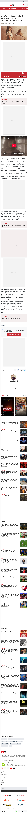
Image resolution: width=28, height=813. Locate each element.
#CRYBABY (12, 743)
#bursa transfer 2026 (19, 739)
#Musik (3, 325)
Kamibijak (23, 8)
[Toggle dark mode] (26, 4)
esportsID (13, 8)
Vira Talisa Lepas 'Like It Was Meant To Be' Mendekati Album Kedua (12, 18)
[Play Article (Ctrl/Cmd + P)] (20, 76)
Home (2, 771)
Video (2, 782)
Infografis (3, 779)
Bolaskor (8, 8)
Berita (2, 772)
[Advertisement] (14, 56)
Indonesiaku (4, 774)
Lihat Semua (25, 395)
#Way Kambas (4, 739)
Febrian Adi (5, 23)
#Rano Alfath (18, 743)
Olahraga (3, 777)
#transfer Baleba (11, 739)
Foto (2, 780)
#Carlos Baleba (4, 741)
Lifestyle (3, 776)
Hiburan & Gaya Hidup (12, 12)
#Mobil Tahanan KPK (5, 743)
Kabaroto (3, 8)
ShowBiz (3, 12)
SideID (18, 8)
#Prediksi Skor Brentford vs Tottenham (15, 741)
